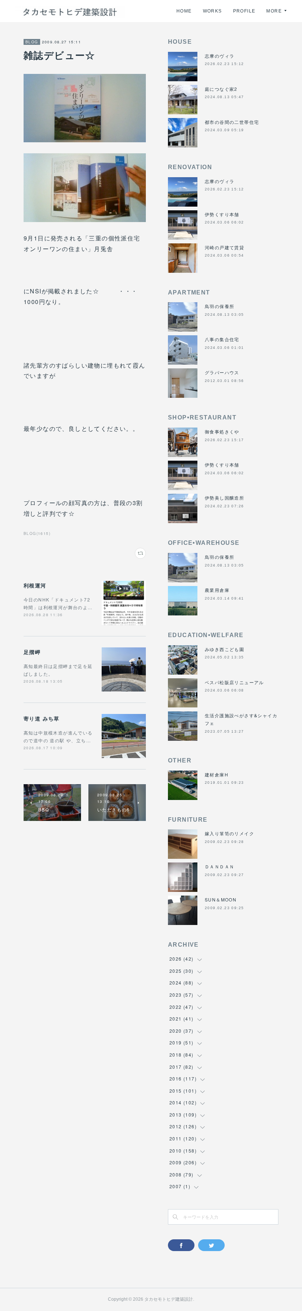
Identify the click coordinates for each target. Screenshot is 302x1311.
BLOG (31, 41)
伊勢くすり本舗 (222, 214)
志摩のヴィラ (219, 56)
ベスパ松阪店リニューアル (234, 682)
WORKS (212, 11)
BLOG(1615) (37, 533)
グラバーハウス (222, 372)
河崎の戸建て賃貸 (224, 247)
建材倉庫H (216, 774)
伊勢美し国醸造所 (224, 497)
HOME (184, 11)
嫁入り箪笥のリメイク (229, 833)
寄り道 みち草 (42, 718)
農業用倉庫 (217, 590)
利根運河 (35, 585)
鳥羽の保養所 (219, 306)
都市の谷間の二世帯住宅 (232, 122)
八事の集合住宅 (222, 339)
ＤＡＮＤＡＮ (219, 866)
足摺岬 (32, 652)
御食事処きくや (222, 431)
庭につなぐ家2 (221, 89)
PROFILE (244, 11)
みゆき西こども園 (224, 649)
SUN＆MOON (220, 899)
